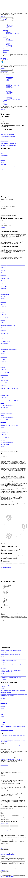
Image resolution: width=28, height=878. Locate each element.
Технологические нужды (6, 795)
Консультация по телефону (8, 816)
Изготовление (9, 41)
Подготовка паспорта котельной (13, 47)
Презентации (9, 26)
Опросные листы (9, 25)
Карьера (7, 28)
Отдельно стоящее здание (8, 800)
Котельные (8, 32)
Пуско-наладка (9, 45)
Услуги (4, 37)
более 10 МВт (18, 787)
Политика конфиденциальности (8, 762)
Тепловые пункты (10, 34)
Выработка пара (17, 794)
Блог (4, 51)
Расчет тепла (8, 39)
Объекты (5, 48)
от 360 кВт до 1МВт (13, 786)
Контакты (5, 52)
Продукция (5, 30)
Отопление (4, 793)
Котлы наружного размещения (12, 33)
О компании (6, 23)
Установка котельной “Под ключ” (8, 781)
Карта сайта (22, 735)
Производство (5, 780)
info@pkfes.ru (3, 16)
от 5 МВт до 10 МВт (9, 787)
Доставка (8, 43)
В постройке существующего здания (13, 801)
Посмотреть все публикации (7, 685)
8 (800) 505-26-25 (4, 759)
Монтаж (7, 44)
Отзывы (7, 27)
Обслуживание (9, 46)
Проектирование (9, 40)
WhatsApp (22, 816)
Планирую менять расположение (16, 802)
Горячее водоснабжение (21, 793)
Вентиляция (12, 793)
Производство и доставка (16, 780)
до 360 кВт (4, 786)
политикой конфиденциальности (8, 830)
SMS (17, 816)
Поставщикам (6, 50)
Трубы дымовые (9, 35)
